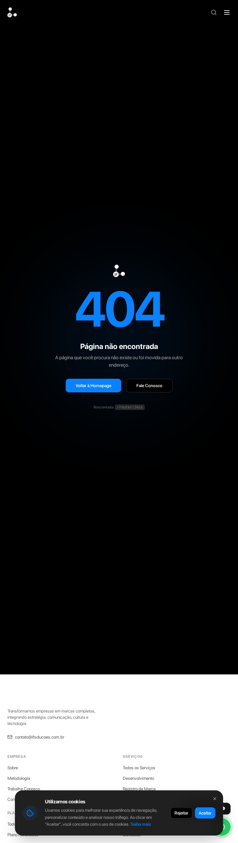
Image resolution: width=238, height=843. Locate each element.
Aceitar (205, 812)
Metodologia (18, 778)
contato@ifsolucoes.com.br (39, 737)
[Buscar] (213, 12)
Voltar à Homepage (93, 385)
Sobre (12, 767)
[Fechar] (214, 798)
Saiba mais (140, 824)
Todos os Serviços (139, 767)
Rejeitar (181, 812)
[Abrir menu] (227, 12)
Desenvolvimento (138, 778)
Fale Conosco (149, 385)
